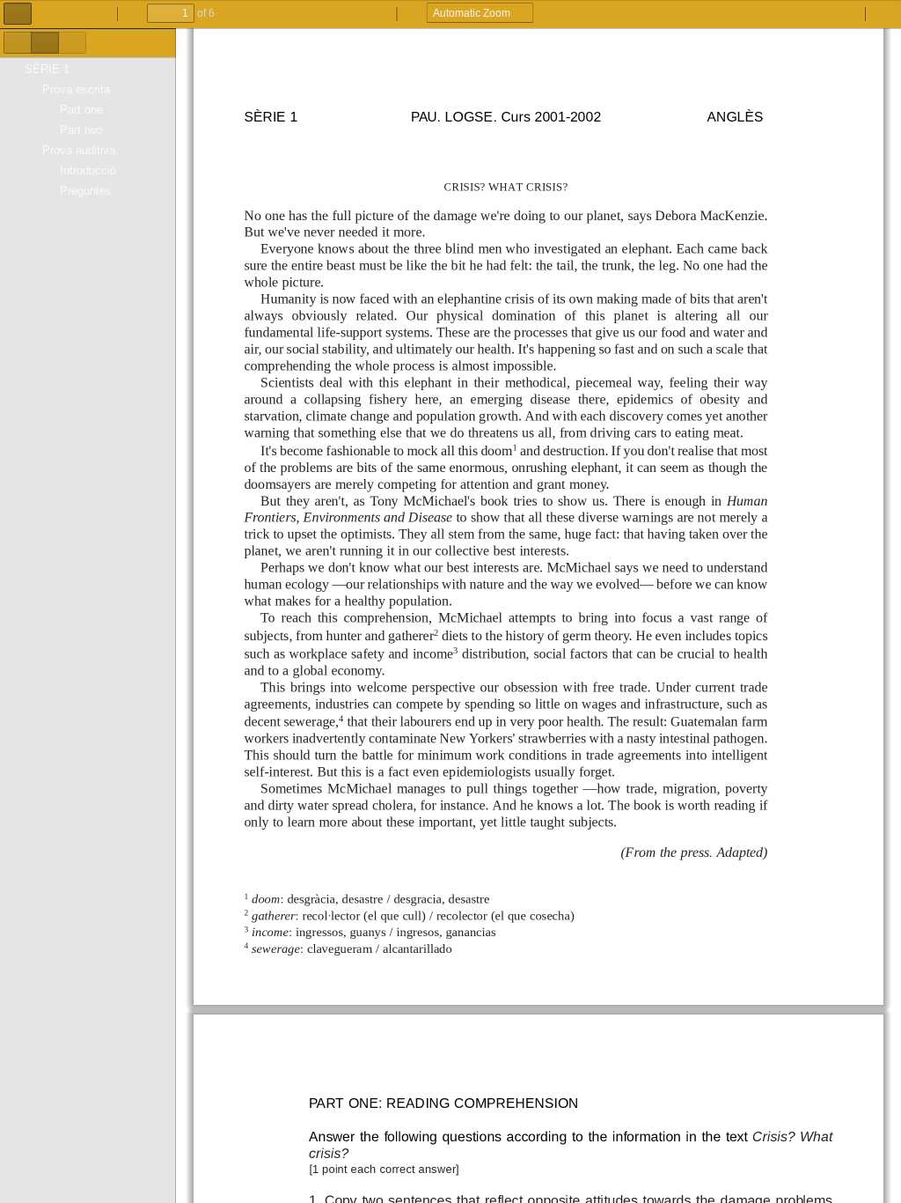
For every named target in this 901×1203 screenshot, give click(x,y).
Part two (81, 130)
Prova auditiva (78, 150)
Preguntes (86, 190)
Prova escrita (76, 89)
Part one (81, 109)
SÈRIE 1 (47, 69)
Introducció (88, 170)
